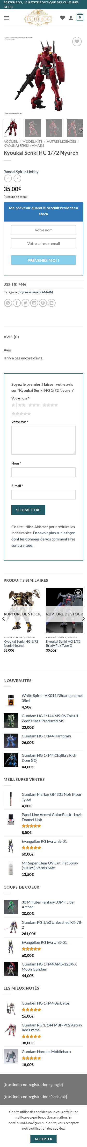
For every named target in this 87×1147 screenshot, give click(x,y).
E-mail (17, 486)
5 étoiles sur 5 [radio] (20, 414)
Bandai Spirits (15, 171)
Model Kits (32, 141)
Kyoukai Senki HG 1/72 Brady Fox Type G (63, 644)
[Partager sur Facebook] (17, 303)
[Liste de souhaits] (62, 17)
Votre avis (20, 422)
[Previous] (11, 75)
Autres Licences (61, 141)
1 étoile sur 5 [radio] (12, 405)
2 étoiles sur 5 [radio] (21, 405)
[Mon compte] (70, 17)
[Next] (75, 75)
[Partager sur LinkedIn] (52, 303)
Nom (16, 463)
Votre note (20, 398)
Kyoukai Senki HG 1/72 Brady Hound (21, 644)
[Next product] (8, 178)
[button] (6, 18)
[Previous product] (17, 178)
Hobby (32, 171)
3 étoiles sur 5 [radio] (33, 405)
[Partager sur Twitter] (25, 303)
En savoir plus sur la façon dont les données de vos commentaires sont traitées (43, 538)
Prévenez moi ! (43, 260)
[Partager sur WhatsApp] (8, 303)
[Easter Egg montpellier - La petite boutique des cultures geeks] (38, 17)
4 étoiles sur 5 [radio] (49, 405)
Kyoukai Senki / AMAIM (24, 146)
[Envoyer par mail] (34, 303)
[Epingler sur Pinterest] (43, 303)
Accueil (11, 141)
